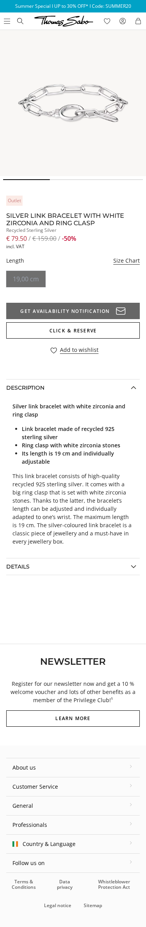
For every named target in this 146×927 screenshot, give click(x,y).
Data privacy (64, 884)
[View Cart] (138, 21)
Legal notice (57, 905)
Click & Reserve (73, 330)
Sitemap (93, 905)
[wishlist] (107, 21)
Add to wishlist (79, 350)
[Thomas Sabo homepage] (20, 21)
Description (25, 387)
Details (18, 566)
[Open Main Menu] (6, 21)
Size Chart (126, 260)
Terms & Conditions (24, 884)
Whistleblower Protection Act (114, 884)
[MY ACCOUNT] (122, 21)
